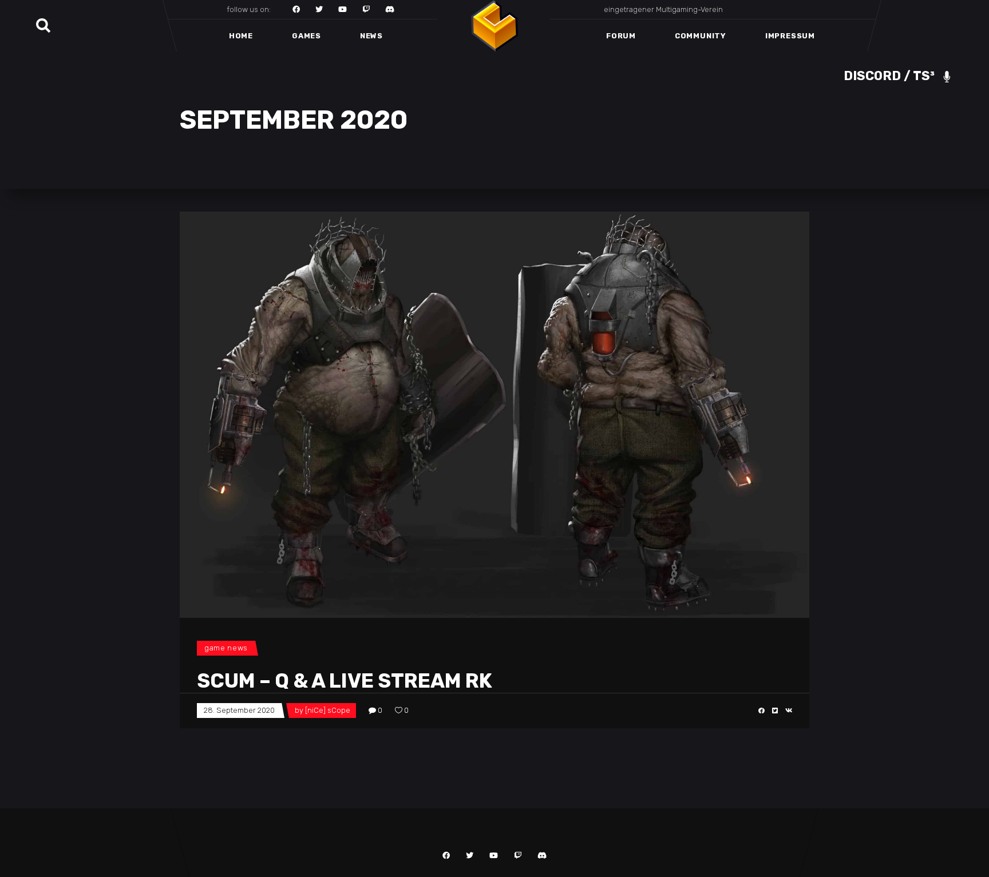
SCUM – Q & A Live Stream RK (344, 681)
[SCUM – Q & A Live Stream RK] (494, 415)
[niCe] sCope (327, 710)
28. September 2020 (239, 710)
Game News (226, 648)
